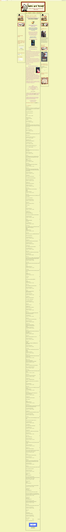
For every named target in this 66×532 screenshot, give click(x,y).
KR (26, 219)
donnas (27, 256)
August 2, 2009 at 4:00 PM (30, 254)
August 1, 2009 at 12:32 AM (30, 166)
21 (39, 245)
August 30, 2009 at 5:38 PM (30, 502)
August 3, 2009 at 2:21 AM (30, 274)
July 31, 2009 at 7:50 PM (29, 143)
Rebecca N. (27, 354)
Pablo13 (27, 284)
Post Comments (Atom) (31, 520)
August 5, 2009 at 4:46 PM (30, 339)
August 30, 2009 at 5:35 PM (30, 495)
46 (39, 396)
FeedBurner (22, 49)
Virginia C (27, 447)
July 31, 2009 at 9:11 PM (29, 153)
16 (39, 211)
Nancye (27, 504)
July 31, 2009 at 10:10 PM (29, 161)
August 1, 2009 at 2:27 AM (30, 173)
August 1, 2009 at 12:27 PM (30, 209)
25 (39, 269)
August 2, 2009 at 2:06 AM (30, 243)
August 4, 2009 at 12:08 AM (30, 328)
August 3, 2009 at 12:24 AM (30, 267)
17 (39, 219)
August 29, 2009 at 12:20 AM (30, 439)
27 (39, 284)
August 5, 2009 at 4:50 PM (30, 346)
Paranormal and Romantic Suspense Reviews (30, 145)
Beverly (27, 194)
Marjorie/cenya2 (27, 117)
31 (39, 311)
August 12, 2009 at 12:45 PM (30, 376)
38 (39, 354)
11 (39, 175)
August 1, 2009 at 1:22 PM (30, 223)
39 (39, 359)
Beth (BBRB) (27, 132)
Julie (26, 155)
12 (39, 182)
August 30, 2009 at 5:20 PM (30, 486)
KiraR (26, 459)
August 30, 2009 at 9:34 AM (30, 471)
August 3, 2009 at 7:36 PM (30, 316)
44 (39, 386)
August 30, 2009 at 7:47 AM (30, 457)
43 (39, 378)
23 (39, 256)
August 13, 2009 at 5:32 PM (30, 384)
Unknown (27, 202)
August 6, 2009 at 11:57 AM (30, 362)
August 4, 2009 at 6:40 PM (30, 333)
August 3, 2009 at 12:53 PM (30, 294)
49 (39, 416)
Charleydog (27, 175)
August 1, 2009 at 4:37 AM (30, 186)
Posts (19, 58)
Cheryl (27, 303)
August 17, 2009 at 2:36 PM (30, 414)
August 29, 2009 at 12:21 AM (30, 445)
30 (39, 303)
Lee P (26, 416)
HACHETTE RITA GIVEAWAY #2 (31, 16)
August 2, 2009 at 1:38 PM (30, 249)
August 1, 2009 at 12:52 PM (30, 217)
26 (39, 276)
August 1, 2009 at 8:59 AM (30, 192)
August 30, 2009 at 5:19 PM (30, 479)
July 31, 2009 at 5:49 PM (29, 115)
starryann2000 (27, 424)
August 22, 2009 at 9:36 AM (30, 428)
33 (39, 323)
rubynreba (27, 163)
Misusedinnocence (28, 139)
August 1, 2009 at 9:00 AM (30, 200)
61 (39, 497)
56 (39, 459)
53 (39, 441)
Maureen (27, 386)
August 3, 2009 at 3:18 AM (30, 288)
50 (39, 424)
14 (39, 194)
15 (39, 202)
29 (39, 296)
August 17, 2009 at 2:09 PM (30, 409)
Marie (26, 311)
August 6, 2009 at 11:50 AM (30, 357)
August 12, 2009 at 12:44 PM (30, 372)
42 (39, 374)
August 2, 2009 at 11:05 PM (30, 260)
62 (39, 504)
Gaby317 (27, 435)
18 (39, 225)
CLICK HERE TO (33, 527)
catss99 (27, 269)
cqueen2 (27, 232)
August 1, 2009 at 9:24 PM (30, 238)
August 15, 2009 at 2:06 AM (30, 394)
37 (39, 348)
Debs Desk (27, 225)
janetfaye (27, 335)
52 (39, 435)
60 (39, 488)
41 (39, 369)
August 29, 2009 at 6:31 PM (30, 452)
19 (39, 232)
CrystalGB (27, 296)
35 (39, 335)
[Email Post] (38, 102)
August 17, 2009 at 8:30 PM (30, 422)
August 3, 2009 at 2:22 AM (30, 282)
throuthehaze (27, 182)
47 (39, 404)
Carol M (27, 348)
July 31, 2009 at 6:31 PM (29, 130)
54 (39, 447)
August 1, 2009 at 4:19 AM (30, 180)
